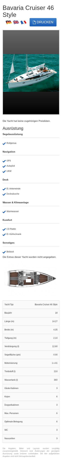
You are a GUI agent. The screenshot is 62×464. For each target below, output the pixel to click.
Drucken (44, 22)
